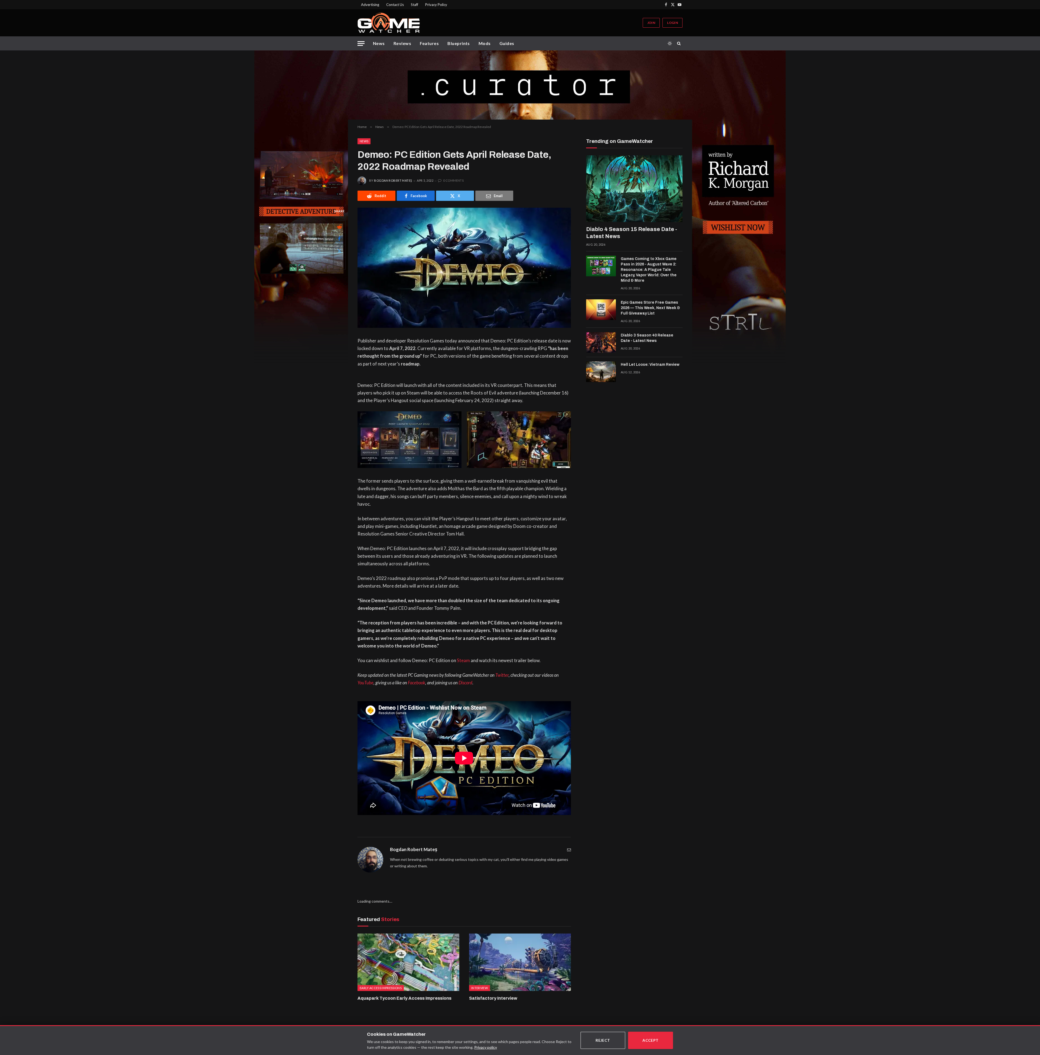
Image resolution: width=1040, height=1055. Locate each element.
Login (672, 23)
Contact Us (395, 4)
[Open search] (679, 43)
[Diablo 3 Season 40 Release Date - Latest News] (601, 342)
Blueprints (458, 43)
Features (429, 43)
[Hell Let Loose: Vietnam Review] (601, 371)
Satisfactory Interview (493, 998)
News (379, 43)
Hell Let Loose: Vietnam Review (650, 365)
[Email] (339, 263)
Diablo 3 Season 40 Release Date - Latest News (647, 338)
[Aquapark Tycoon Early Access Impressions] (408, 962)
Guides (506, 43)
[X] (339, 251)
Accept (650, 1040)
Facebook (416, 682)
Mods (485, 43)
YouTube (365, 682)
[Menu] (361, 43)
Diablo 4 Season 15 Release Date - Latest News (631, 232)
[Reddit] (339, 226)
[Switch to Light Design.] (670, 43)
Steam (463, 660)
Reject (603, 1040)
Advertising (370, 4)
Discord (465, 682)
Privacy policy (485, 1047)
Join (651, 23)
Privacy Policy (436, 4)
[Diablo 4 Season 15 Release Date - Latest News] (634, 188)
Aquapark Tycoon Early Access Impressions (404, 998)
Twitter (502, 675)
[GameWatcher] (389, 23)
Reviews (402, 43)
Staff (414, 4)
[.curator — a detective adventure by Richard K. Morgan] (520, 85)
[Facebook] (339, 239)
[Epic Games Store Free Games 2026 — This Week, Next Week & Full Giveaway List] (601, 309)
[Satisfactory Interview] (520, 962)
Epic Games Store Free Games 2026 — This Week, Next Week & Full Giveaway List (650, 307)
